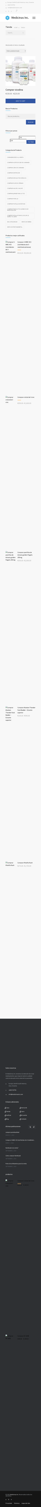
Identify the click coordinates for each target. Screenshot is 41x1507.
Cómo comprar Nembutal (13, 1156)
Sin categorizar (12, 222)
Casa (7, 1108)
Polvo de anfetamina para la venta (16, 1164)
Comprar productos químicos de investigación (17, 209)
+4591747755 (11, 5)
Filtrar (31, 142)
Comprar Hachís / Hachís (15, 188)
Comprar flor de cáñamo (15, 183)
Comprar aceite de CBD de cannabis (18, 162)
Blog (7, 1119)
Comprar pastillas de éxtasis (16, 204)
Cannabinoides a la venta (15, 157)
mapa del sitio (26, 1503)
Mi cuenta (24, 1115)
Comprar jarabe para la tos (16, 193)
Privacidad (9, 1503)
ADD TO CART (20, 101)
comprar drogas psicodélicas (16, 178)
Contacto (23, 1119)
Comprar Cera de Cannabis (15, 168)
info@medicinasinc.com (15, 8)
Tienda (8, 1111)
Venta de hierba (26, 222)
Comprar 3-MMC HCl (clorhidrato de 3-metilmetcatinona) (20, 1140)
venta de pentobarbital (14, 227)
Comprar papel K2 (12, 199)
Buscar (30, 122)
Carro (22, 1111)
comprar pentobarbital (12, 1132)
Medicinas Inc (14, 1494)
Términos (17, 1503)
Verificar (8, 1115)
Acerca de (24, 1108)
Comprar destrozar (13, 173)
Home (16, 27)
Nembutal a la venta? (12, 1148)
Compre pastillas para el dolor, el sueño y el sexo (18, 216)
